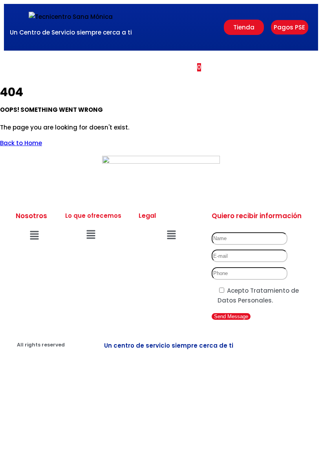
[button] (135, 66)
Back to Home (21, 143)
